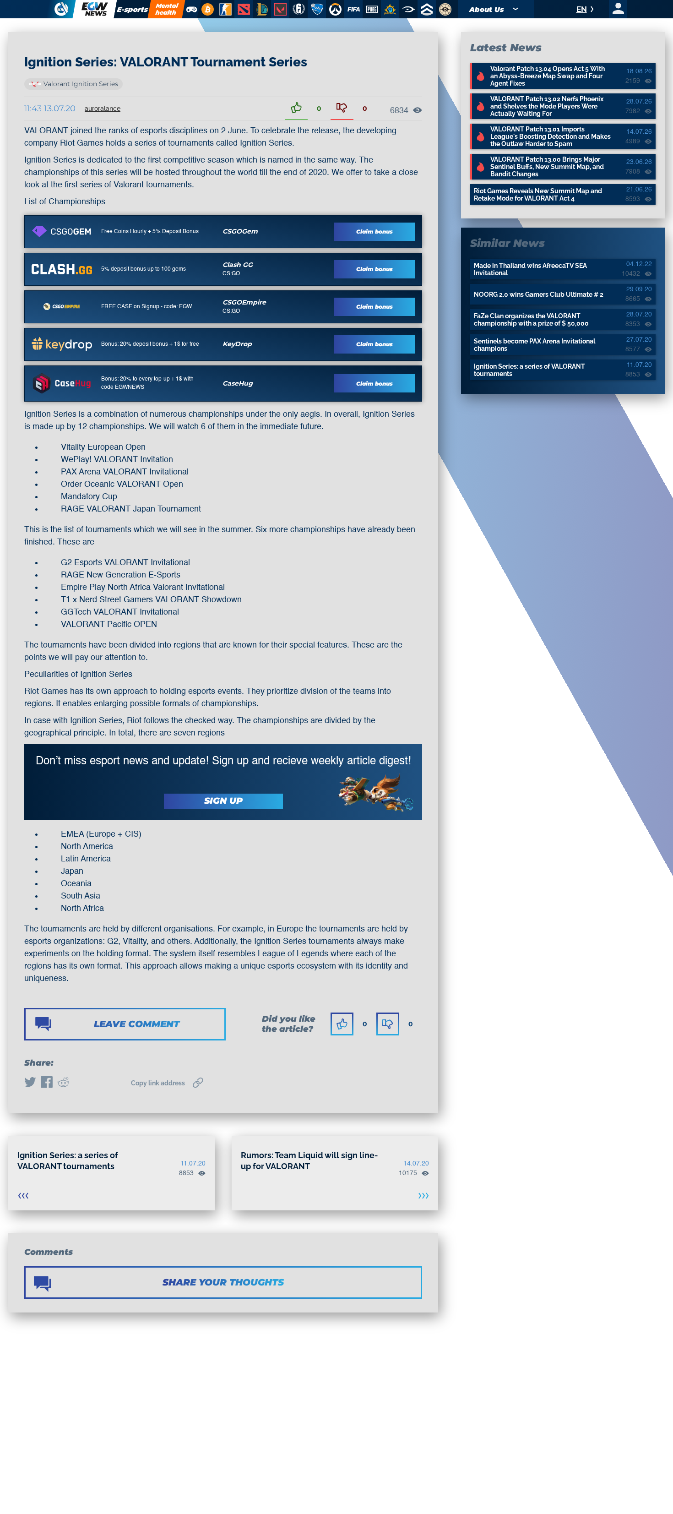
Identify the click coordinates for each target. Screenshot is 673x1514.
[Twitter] (30, 1083)
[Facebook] (47, 1083)
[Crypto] (206, 9)
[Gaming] (191, 9)
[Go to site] (62, 231)
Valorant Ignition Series (80, 84)
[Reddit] (63, 1083)
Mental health (167, 9)
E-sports (133, 9)
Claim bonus (374, 231)
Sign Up (223, 800)
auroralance (102, 108)
